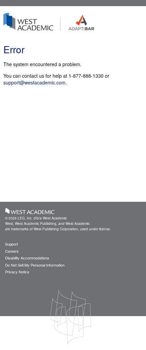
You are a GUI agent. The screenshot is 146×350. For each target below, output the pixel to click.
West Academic (30, 211)
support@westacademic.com (34, 82)
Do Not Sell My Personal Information (35, 265)
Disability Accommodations (27, 257)
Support (11, 244)
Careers (12, 251)
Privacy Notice (17, 271)
